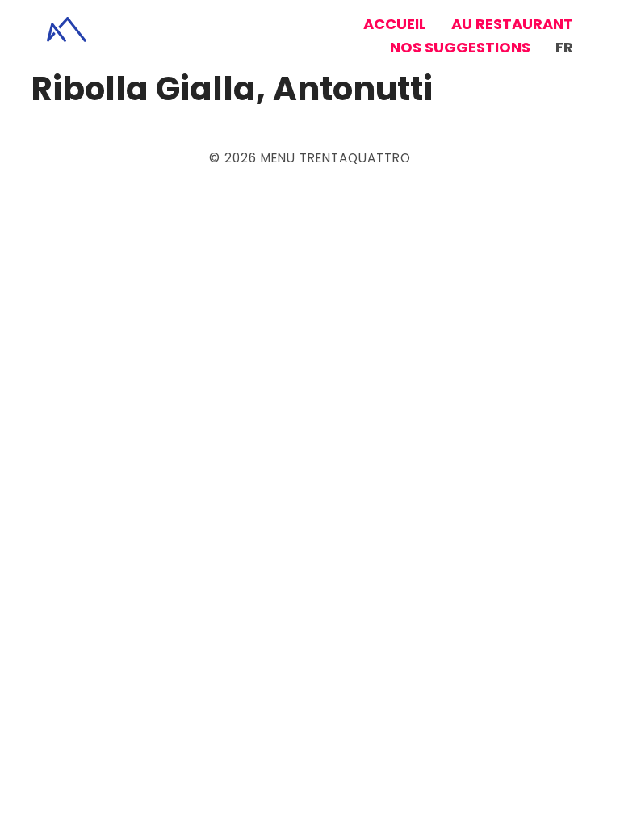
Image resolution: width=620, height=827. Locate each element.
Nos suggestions (460, 47)
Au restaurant (512, 24)
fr (564, 47)
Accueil (394, 24)
